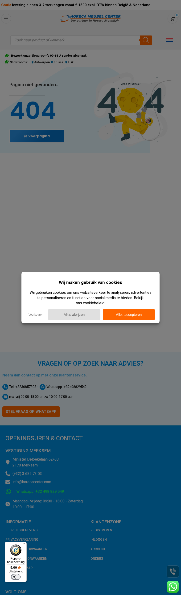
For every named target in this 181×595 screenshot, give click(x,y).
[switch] (16, 577)
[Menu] (24, 545)
